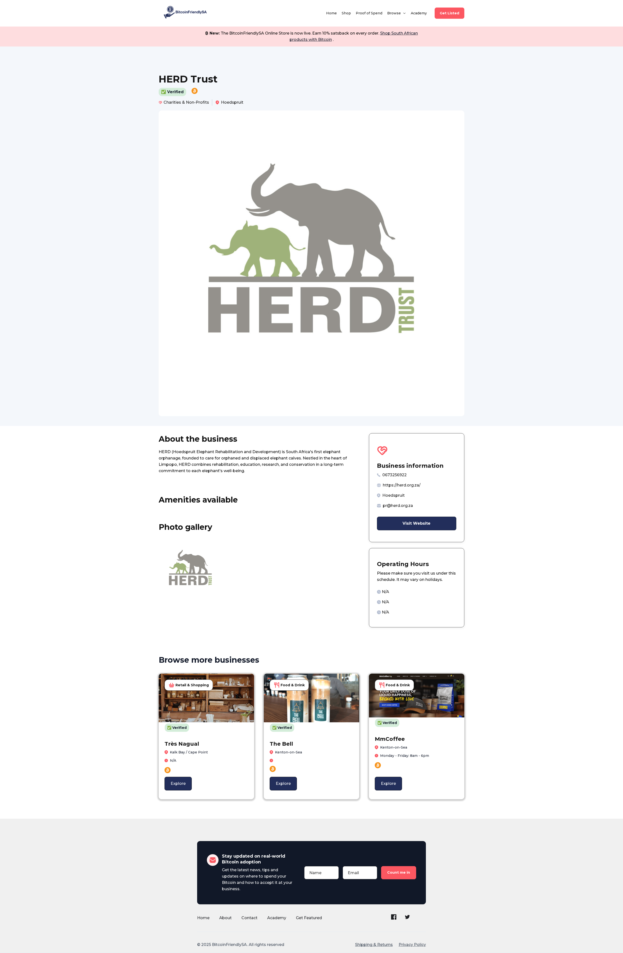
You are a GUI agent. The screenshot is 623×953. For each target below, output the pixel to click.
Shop (346, 13)
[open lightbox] (190, 570)
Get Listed (449, 13)
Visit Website (417, 523)
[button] (396, 13)
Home (331, 13)
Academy (419, 13)
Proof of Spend (369, 13)
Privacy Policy (412, 944)
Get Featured (309, 918)
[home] (184, 13)
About (225, 918)
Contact (249, 918)
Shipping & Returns (374, 944)
